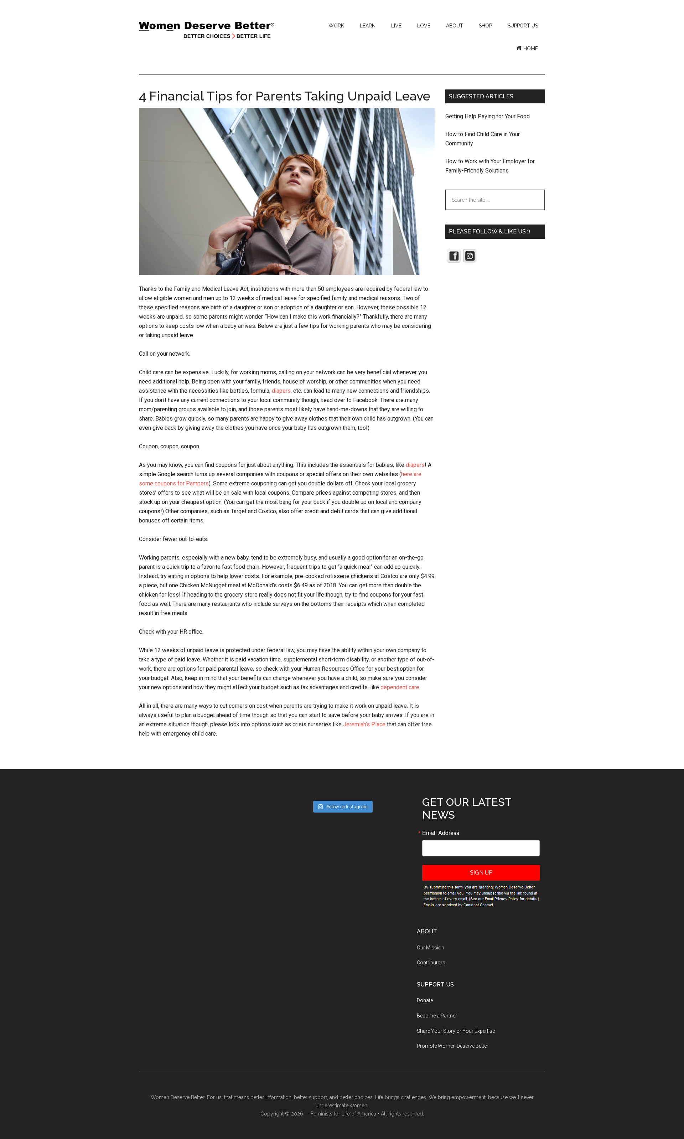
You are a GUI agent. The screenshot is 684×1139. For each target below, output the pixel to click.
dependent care (399, 687)
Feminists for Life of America (343, 1114)
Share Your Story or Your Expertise (456, 1031)
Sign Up (481, 872)
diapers (281, 390)
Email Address (440, 833)
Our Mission (430, 947)
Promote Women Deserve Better (452, 1046)
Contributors (431, 962)
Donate (425, 1000)
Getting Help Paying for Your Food (487, 116)
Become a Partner (437, 1016)
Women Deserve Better (206, 30)
